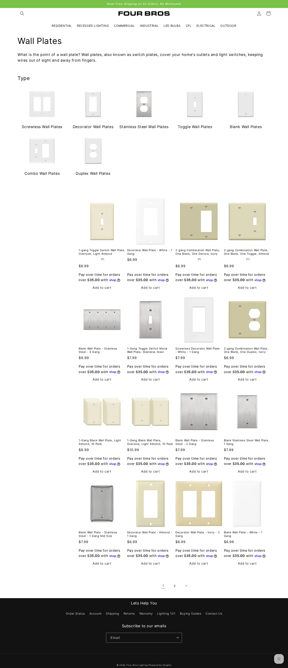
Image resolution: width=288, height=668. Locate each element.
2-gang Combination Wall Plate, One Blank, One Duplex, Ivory (246, 350)
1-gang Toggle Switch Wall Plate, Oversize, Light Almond (102, 251)
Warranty (146, 613)
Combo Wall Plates (42, 173)
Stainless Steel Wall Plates (143, 127)
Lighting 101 (166, 613)
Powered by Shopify (160, 665)
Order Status (75, 613)
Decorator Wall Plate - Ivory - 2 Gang (197, 534)
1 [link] (163, 586)
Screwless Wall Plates (42, 127)
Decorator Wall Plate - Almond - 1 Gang (149, 534)
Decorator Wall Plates (93, 127)
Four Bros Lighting (137, 665)
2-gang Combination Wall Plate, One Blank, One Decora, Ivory (197, 251)
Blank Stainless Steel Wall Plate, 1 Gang (246, 442)
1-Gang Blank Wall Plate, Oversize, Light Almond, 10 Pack (150, 442)
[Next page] (186, 585)
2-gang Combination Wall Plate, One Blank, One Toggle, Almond (246, 251)
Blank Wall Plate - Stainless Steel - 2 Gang (194, 442)
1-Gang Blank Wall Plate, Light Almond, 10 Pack (100, 442)
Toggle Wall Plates (195, 127)
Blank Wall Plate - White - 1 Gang (243, 534)
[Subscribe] (177, 638)
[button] (22, 13)
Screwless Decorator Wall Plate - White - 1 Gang (197, 350)
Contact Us (214, 613)
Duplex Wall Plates (93, 173)
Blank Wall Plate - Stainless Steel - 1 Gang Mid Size (98, 534)
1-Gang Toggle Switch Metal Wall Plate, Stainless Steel (147, 350)
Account (95, 613)
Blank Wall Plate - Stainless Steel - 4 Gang (98, 350)
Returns (129, 613)
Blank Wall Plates (246, 127)
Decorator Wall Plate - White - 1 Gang (149, 251)
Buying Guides (190, 613)
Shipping (112, 613)
